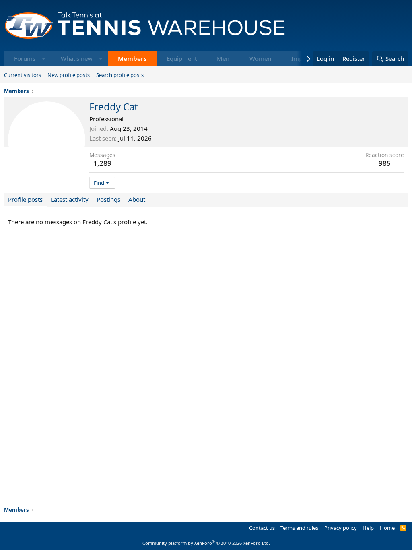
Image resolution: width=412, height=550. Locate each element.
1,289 (102, 163)
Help (368, 527)
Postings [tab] (108, 199)
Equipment (182, 58)
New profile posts (68, 75)
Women (260, 58)
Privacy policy (340, 527)
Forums (24, 58)
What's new (77, 58)
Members (132, 58)
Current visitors (22, 75)
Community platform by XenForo (206, 543)
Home (387, 527)
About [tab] (136, 199)
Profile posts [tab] (25, 199)
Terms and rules (299, 527)
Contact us (262, 527)
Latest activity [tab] (70, 199)
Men (223, 58)
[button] (44, 58)
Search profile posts (120, 75)
